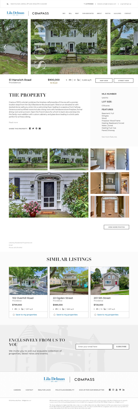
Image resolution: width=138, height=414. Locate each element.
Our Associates (88, 13)
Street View (123, 80)
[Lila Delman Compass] (30, 13)
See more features (109, 137)
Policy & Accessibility (64, 390)
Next (133, 47)
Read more (13, 122)
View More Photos (116, 227)
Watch (107, 13)
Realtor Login (44, 390)
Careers (17, 390)
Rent (77, 13)
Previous (5, 47)
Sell (70, 13)
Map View (104, 80)
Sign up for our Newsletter (91, 390)
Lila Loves (117, 13)
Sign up (128, 4)
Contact (128, 13)
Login (122, 4)
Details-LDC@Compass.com (106, 4)
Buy (64, 13)
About (99, 13)
